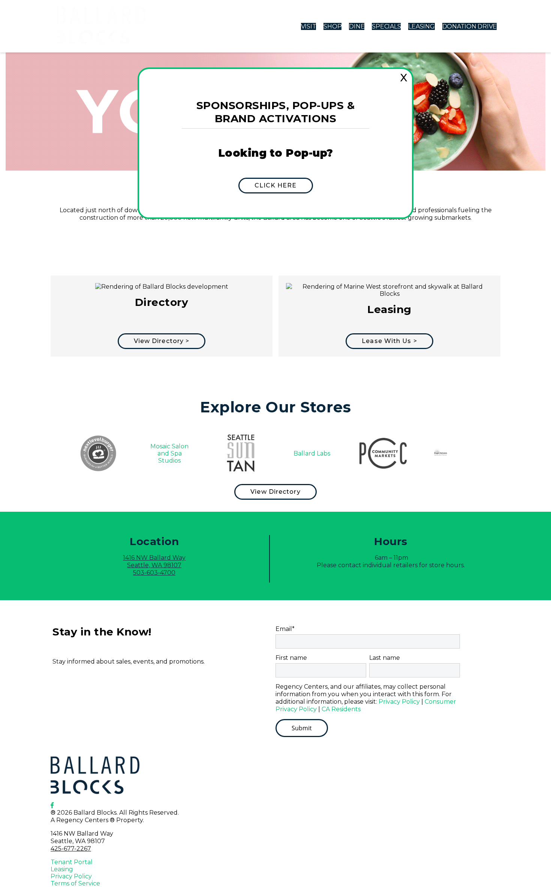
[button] (275, 185)
